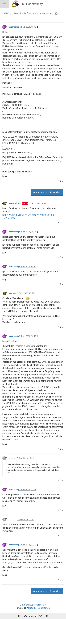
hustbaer (12, 293)
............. (12, 519)
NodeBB (32, 608)
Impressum (40, 604)
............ (12, 458)
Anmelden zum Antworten (46, 192)
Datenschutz (26, 604)
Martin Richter (14, 203)
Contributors (44, 608)
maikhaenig (13, 27)
